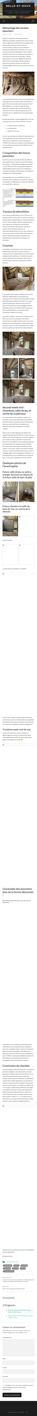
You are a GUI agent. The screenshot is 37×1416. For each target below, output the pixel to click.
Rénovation (16, 1262)
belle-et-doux (18, 5)
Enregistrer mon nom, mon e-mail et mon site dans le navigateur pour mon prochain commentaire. (18, 1387)
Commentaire (7, 1337)
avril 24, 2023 (7, 34)
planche (24, 1265)
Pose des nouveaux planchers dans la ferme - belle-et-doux (19, 1311)
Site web (5, 1376)
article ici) (19, 1096)
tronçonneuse (9, 1271)
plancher (7, 1268)
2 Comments (18, 34)
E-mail (5, 1367)
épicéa (17, 1265)
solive (23, 1268)
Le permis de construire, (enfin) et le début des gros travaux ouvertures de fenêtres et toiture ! (18, 1279)
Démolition (9, 1262)
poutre (15, 1268)
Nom (4, 1358)
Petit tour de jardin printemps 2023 (14, 1288)
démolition (8, 1265)
